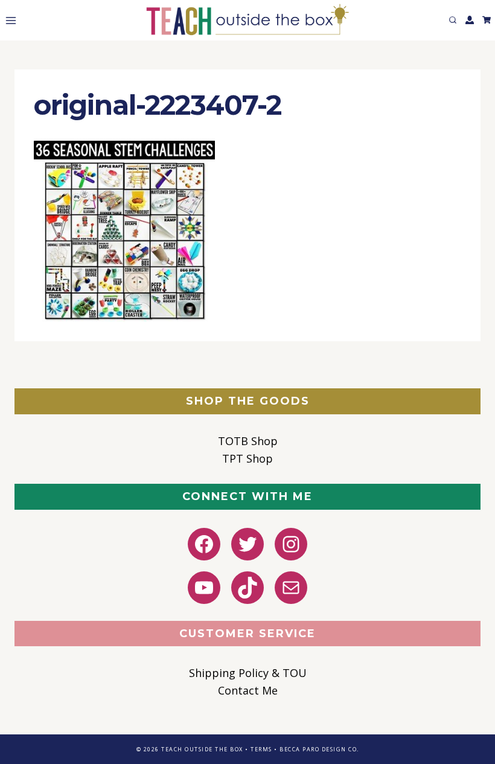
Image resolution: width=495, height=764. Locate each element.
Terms (261, 749)
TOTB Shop (248, 441)
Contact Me (248, 690)
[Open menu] (8, 20)
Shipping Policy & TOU (248, 673)
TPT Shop (247, 458)
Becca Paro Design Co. (319, 749)
